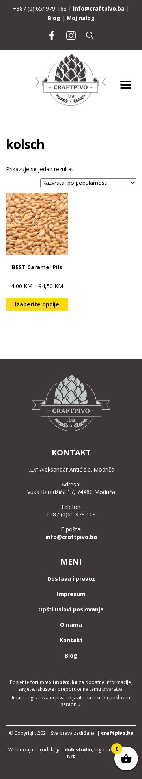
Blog (54, 18)
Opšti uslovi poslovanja (71, 609)
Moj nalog (81, 18)
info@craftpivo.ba (99, 8)
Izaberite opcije (37, 304)
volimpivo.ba (61, 682)
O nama (71, 624)
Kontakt (71, 640)
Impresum (71, 594)
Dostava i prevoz (71, 578)
